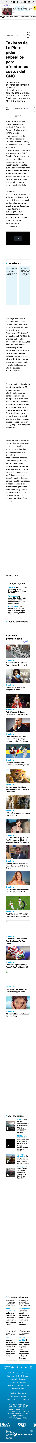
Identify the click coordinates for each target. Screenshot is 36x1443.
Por (7, 108)
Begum (20, 1385)
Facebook (17, 1367)
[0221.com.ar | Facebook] (17, 2)
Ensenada (13, 1379)
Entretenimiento (18, 1388)
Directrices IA (12, 1399)
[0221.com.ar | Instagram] (14, 2)
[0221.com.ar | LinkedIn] (29, 2)
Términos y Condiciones (18, 1393)
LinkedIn (31, 1367)
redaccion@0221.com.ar (17, 1417)
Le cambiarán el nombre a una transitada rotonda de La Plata (17, 590)
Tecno (26, 1385)
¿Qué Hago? (11, 1385)
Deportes (22, 1379)
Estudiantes (24, 17)
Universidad (14, 17)
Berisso (26, 1376)
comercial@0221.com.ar (18, 1419)
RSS (19, 1399)
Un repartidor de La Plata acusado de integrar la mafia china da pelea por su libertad (17, 599)
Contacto (26, 1399)
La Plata (18, 35)
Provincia (10, 1376)
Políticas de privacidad (18, 1396)
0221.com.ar (9, 35)
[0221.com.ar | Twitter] (21, 2)
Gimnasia (23, 1382)
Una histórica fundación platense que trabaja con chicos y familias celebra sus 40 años (16, 610)
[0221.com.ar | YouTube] (25, 2)
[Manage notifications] (31, 1431)
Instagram (12, 1367)
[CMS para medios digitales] (23, 1435)
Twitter (22, 1367)
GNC (16, 575)
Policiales (3, 17)
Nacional (18, 1376)
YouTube (26, 1367)
